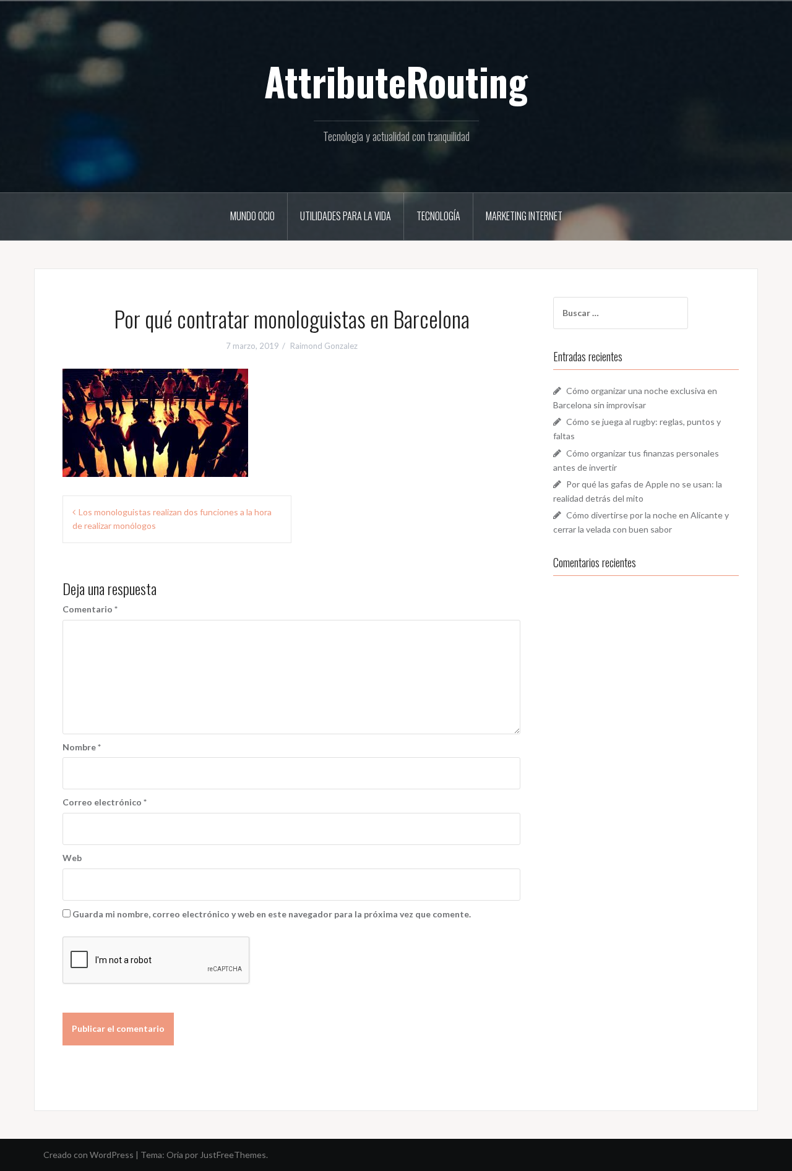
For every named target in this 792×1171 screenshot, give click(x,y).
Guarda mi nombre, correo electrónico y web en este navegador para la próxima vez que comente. (271, 914)
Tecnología (438, 215)
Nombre (81, 747)
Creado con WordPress (88, 1154)
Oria (174, 1154)
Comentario (90, 609)
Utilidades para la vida (345, 215)
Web (72, 857)
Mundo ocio (252, 215)
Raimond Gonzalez (324, 346)
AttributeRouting (396, 81)
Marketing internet (524, 215)
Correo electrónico (104, 802)
